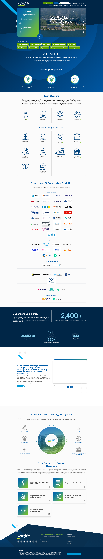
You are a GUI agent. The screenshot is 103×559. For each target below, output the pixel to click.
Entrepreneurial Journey (71, 536)
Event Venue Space (59, 44)
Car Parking (46, 44)
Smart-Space (22, 48)
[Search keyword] (60, 3)
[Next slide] (71, 387)
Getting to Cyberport (48, 3)
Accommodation (34, 48)
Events (56, 3)
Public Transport (36, 44)
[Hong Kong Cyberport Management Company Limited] (18, 5)
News (78, 5)
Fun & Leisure (83, 5)
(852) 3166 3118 (44, 539)
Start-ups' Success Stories (71, 539)
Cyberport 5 (65, 5)
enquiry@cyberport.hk (45, 541)
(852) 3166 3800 (44, 538)
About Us (50, 5)
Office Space (71, 44)
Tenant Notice (69, 541)
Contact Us (69, 545)
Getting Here (69, 543)
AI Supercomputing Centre (59, 48)
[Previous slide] (68, 387)
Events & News (69, 538)
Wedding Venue (74, 48)
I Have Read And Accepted (74, 553)
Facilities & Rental (72, 5)
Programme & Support (57, 5)
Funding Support (23, 44)
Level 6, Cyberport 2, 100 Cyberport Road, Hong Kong (50, 536)
